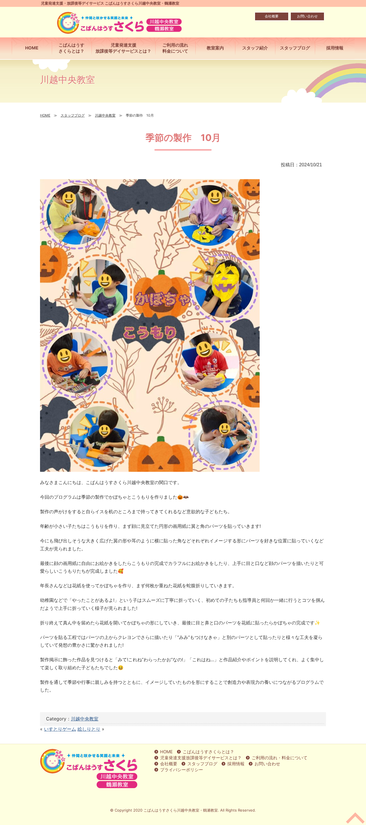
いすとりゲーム (60, 729)
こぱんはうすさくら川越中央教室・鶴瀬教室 (181, 810)
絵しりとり (88, 729)
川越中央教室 (84, 719)
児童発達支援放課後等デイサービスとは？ (123, 48)
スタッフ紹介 (255, 48)
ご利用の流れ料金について (175, 48)
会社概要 (272, 16)
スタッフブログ (202, 763)
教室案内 (215, 48)
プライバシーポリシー (181, 769)
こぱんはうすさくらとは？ (71, 48)
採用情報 (235, 763)
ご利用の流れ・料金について (279, 757)
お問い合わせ (307, 16)
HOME (31, 48)
